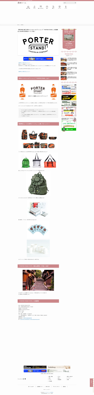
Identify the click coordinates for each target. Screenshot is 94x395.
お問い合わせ (48, 386)
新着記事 (59, 379)
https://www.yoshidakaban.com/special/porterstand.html (30, 319)
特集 (68, 379)
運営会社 (64, 386)
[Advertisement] (47, 17)
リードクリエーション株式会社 (48, 392)
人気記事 (50, 381)
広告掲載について (39, 386)
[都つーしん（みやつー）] (22, 3)
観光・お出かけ (70, 376)
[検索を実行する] (75, 3)
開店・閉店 (51, 376)
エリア (50, 379)
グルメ (59, 376)
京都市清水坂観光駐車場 (27, 318)
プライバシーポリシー (56, 386)
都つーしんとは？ (31, 386)
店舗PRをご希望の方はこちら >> (24, 62)
